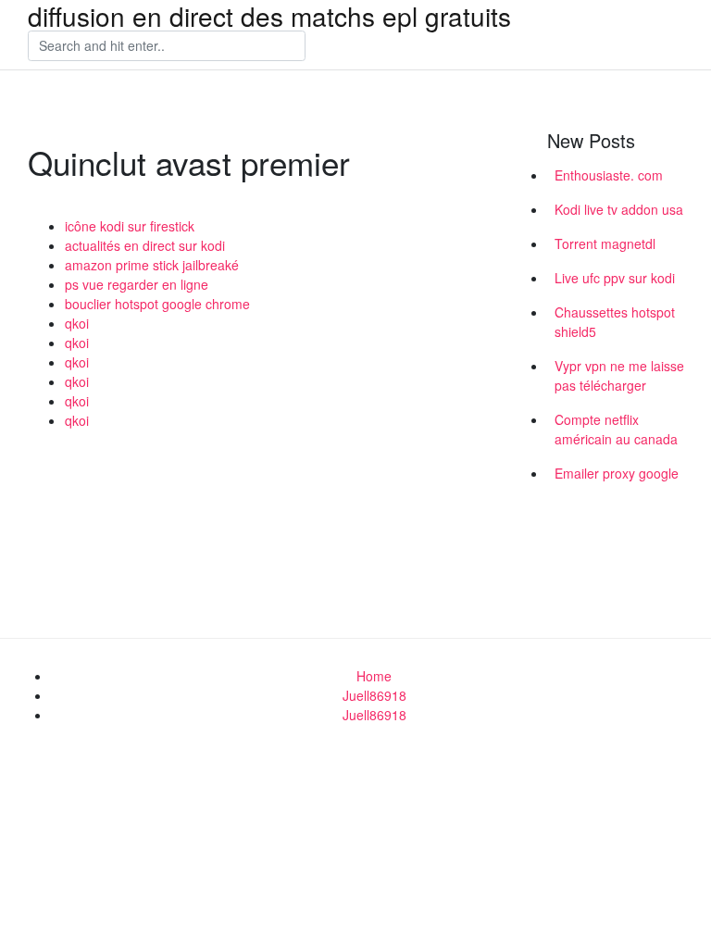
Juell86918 (374, 695)
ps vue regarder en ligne (136, 284)
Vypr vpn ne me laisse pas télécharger (619, 375)
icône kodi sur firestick (129, 226)
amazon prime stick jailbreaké (152, 265)
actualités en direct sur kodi (145, 245)
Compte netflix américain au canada (616, 429)
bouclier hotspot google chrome (157, 303)
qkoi (77, 323)
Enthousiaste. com (609, 175)
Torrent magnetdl (605, 243)
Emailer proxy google (617, 473)
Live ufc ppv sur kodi (615, 277)
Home (374, 676)
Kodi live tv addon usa (619, 209)
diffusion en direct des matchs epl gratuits (269, 16)
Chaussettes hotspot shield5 (615, 322)
